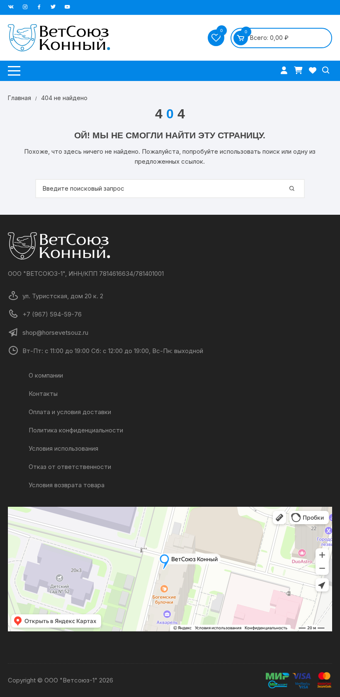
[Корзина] (299, 70)
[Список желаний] (313, 70)
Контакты (43, 394)
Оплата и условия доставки (70, 412)
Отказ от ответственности (70, 467)
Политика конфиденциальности (76, 430)
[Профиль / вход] (285, 70)
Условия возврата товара (66, 485)
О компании (46, 375)
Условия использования (63, 448)
